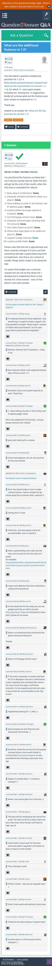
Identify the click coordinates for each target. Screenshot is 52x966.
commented (10, 314)
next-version (18, 120)
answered (7, 163)
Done (35, 238)
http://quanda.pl (13, 612)
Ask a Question (21, 35)
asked (6, 70)
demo (13, 6)
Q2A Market (18, 962)
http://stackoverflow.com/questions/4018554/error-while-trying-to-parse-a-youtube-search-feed (26, 565)
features (8, 120)
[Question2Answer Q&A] (25, 23)
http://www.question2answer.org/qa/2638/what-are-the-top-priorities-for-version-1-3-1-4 (25, 86)
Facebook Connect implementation (21, 478)
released (33, 172)
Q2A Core (23, 70)
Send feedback (8, 960)
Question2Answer (17, 964)
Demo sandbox (22, 960)
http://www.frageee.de (28, 755)
